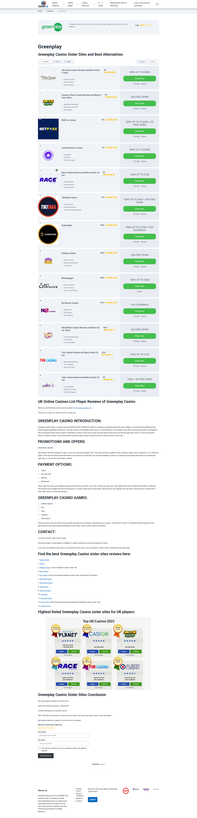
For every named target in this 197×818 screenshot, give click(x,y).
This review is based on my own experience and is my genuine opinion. (64, 749)
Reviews (50, 11)
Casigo (42, 564)
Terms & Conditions (80, 795)
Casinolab (44, 594)
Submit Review (45, 756)
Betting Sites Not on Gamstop (118, 4)
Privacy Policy (78, 790)
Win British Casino (46, 583)
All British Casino (46, 579)
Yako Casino (44, 587)
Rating (46, 62)
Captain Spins (45, 606)
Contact (79, 801)
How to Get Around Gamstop (142, 4)
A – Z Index (100, 4)
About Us (79, 798)
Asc (143, 62)
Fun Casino (44, 575)
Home (40, 11)
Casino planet (44, 560)
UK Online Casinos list (83, 408)
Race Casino (44, 571)
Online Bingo (70, 4)
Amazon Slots (45, 568)
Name (69, 62)
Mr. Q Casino (45, 602)
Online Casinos (55, 4)
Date (58, 62)
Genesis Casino (45, 591)
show (102, 764)
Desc (154, 62)
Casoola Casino (46, 598)
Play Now (139, 78)
